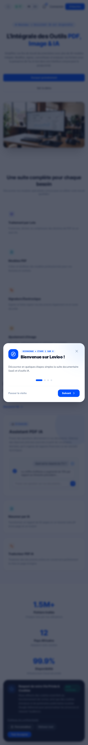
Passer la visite (17, 393)
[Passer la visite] (76, 351)
